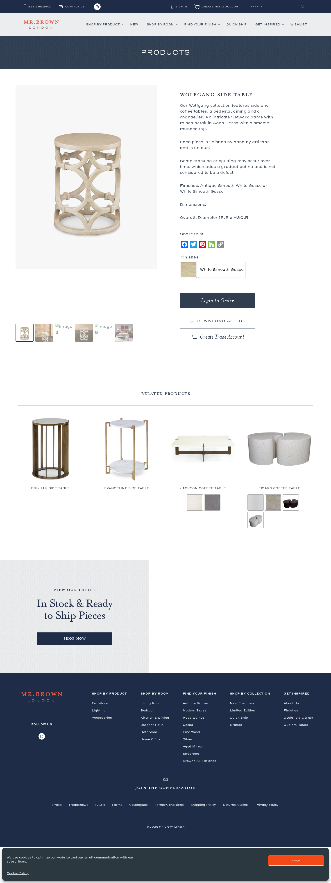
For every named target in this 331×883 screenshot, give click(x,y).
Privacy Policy (267, 804)
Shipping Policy (203, 804)
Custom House (296, 725)
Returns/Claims (236, 804)
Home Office (151, 739)
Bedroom (148, 710)
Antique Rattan (195, 703)
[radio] (189, 270)
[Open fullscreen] (151, 263)
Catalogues (138, 804)
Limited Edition (242, 710)
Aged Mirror (193, 746)
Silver (188, 739)
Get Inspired (267, 24)
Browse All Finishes (199, 761)
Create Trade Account (222, 336)
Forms (117, 804)
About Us (291, 703)
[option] (25, 333)
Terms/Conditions (169, 804)
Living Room (151, 703)
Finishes (189, 257)
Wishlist (298, 24)
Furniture (100, 703)
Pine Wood (191, 732)
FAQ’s (100, 804)
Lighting (99, 710)
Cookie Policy (18, 873)
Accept (296, 860)
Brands (236, 725)
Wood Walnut (193, 717)
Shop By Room (160, 24)
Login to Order (217, 300)
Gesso (188, 725)
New (134, 24)
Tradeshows (78, 804)
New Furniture (242, 703)
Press (56, 804)
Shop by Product (103, 24)
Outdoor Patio (152, 725)
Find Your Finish (200, 24)
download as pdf (221, 321)
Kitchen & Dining (155, 717)
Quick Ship (237, 24)
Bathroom (149, 732)
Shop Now (74, 638)
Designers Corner (298, 717)
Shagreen (191, 753)
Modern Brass (194, 710)
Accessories (102, 717)
